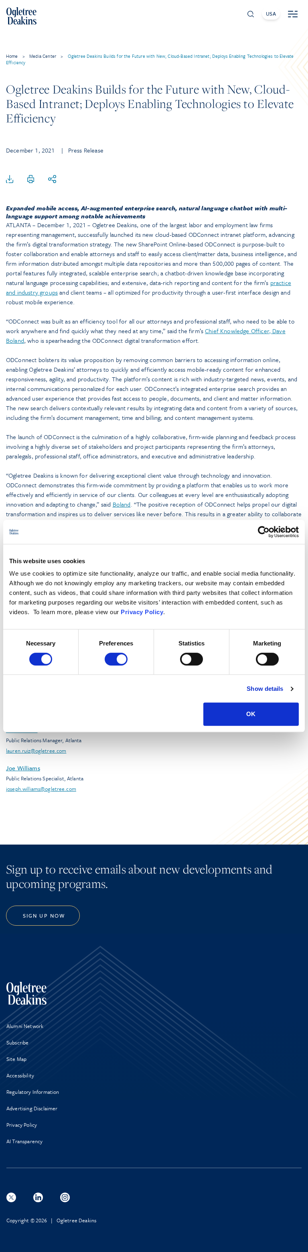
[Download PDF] (9, 179)
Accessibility (20, 1075)
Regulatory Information (32, 1092)
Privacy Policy (142, 612)
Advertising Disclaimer (32, 1108)
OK (250, 713)
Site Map (16, 1059)
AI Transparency (24, 1141)
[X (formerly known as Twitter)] (11, 1197)
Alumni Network (24, 1026)
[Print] (30, 179)
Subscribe (17, 1042)
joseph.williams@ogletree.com (41, 788)
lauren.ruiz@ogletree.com (36, 750)
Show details (265, 688)
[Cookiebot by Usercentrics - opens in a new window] (264, 532)
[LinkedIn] (38, 1197)
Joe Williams (23, 768)
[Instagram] (65, 1197)
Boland (122, 504)
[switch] (116, 659)
